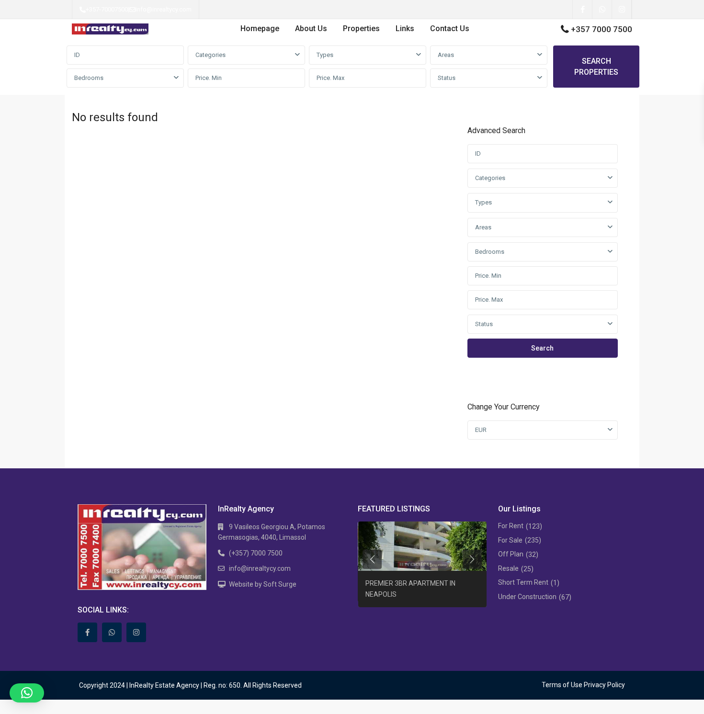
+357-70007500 (107, 9)
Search (542, 348)
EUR (481, 429)
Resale (508, 568)
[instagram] (622, 9)
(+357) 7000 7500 (256, 553)
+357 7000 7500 (601, 29)
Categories (210, 54)
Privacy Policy (604, 685)
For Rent (510, 526)
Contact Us (449, 28)
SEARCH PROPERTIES (596, 67)
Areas (446, 54)
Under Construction (527, 597)
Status (446, 77)
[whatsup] (602, 9)
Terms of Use (562, 685)
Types (325, 54)
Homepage (259, 28)
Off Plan (510, 554)
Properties (361, 28)
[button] (27, 693)
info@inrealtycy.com (164, 9)
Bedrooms (88, 77)
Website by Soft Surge (262, 584)
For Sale (510, 540)
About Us (311, 28)
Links (405, 28)
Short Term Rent (523, 582)
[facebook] (582, 9)
